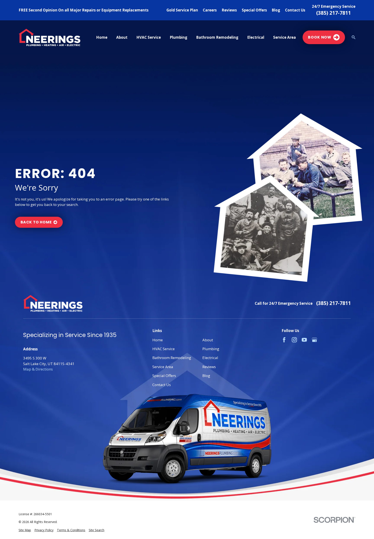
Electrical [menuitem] (255, 37)
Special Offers (254, 10)
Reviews (229, 10)
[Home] (49, 37)
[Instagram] (294, 339)
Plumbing (210, 348)
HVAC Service (163, 348)
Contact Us (295, 10)
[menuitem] (25, 530)
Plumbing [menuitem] (178, 37)
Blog (276, 10)
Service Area (162, 366)
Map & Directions (38, 369)
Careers (210, 10)
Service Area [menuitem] (284, 37)
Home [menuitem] (101, 37)
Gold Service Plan (182, 10)
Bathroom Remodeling (171, 357)
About (207, 339)
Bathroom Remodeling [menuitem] (217, 37)
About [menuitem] (121, 37)
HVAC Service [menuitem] (148, 37)
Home (157, 339)
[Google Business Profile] (314, 339)
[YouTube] (304, 339)
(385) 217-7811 (333, 13)
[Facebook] (284, 339)
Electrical (210, 357)
